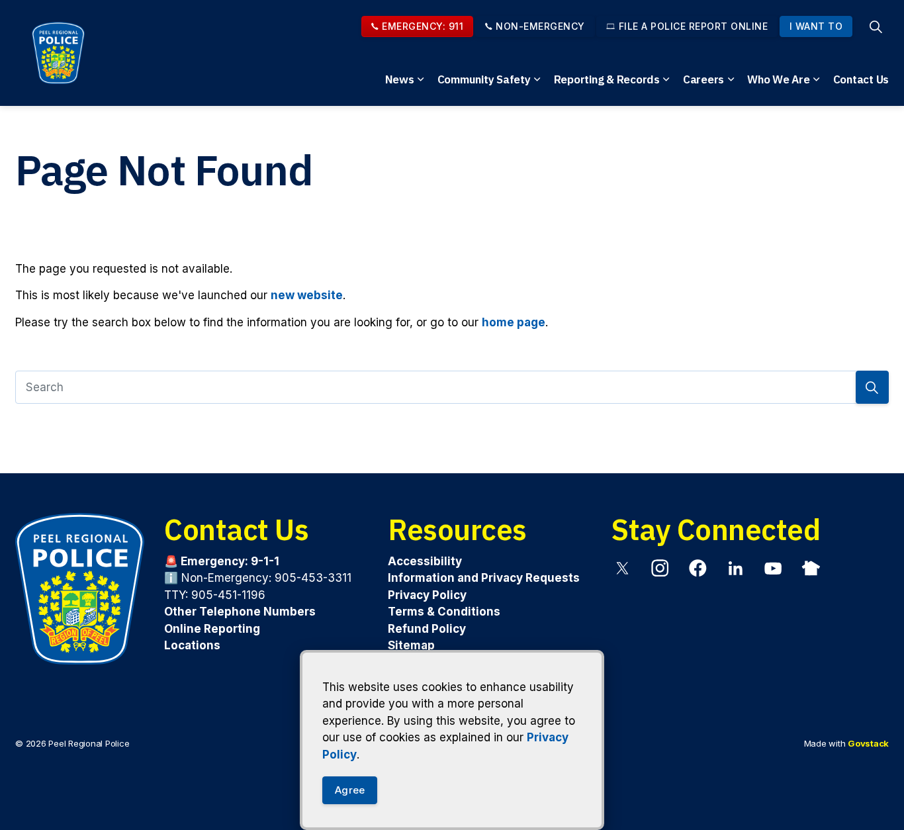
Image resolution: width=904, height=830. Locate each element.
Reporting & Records (607, 79)
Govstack (868, 743)
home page (513, 322)
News (399, 79)
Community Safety (484, 79)
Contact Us (861, 79)
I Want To (816, 26)
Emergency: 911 (422, 26)
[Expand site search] (875, 26)
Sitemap (411, 645)
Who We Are (778, 79)
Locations (192, 645)
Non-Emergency (540, 26)
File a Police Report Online (693, 26)
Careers (703, 79)
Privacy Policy (427, 595)
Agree (350, 790)
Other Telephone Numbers (240, 611)
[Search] (872, 387)
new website (307, 295)
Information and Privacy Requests (484, 577)
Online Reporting (212, 628)
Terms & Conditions (444, 611)
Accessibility (425, 561)
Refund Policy (427, 628)
